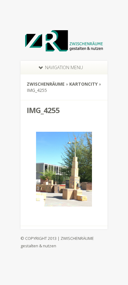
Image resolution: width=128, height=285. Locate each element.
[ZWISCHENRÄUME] (64, 47)
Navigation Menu (64, 67)
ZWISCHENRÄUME (46, 84)
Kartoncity (83, 84)
